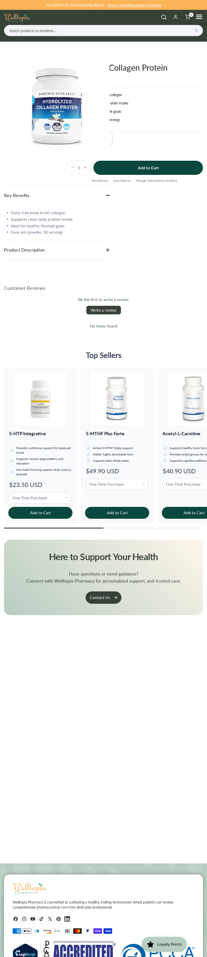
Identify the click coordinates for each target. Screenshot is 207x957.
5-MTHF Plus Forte (105, 433)
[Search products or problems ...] (196, 30)
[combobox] (103, 30)
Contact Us (100, 597)
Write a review (104, 310)
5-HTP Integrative (27, 433)
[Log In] (175, 17)
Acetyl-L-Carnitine (181, 433)
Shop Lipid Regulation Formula (134, 5)
